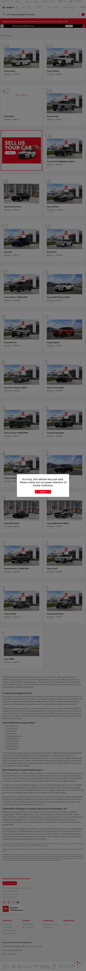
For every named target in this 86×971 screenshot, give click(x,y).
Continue (43, 492)
